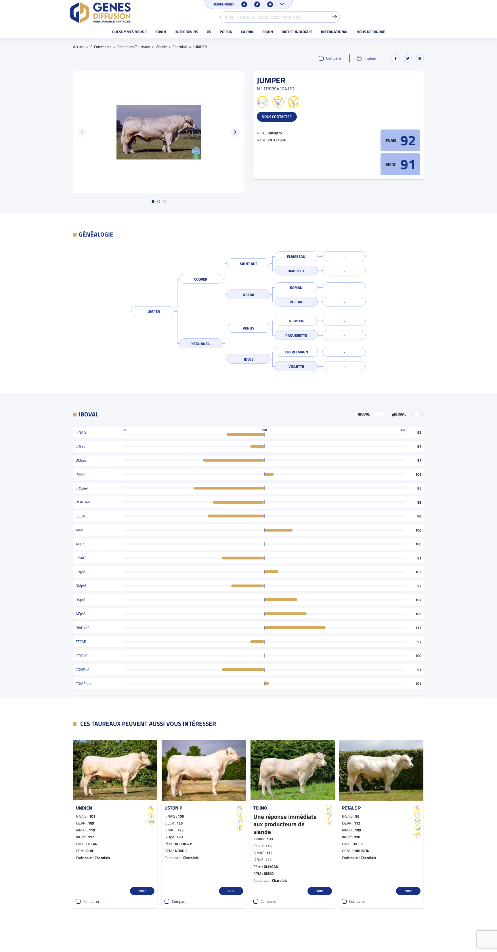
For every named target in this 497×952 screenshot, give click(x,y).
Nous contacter (277, 116)
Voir (142, 890)
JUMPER (153, 311)
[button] (235, 132)
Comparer (334, 58)
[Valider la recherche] (334, 17)
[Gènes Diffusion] (100, 12)
